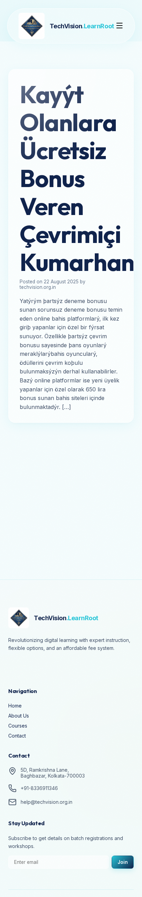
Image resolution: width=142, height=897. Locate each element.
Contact (17, 736)
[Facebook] (15, 667)
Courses (17, 726)
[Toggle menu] (119, 26)
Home (15, 706)
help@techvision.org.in (46, 802)
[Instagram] (34, 667)
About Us (18, 716)
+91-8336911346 (39, 788)
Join (123, 862)
